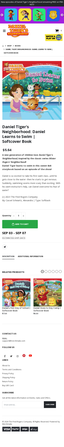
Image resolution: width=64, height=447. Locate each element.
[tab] (8, 256)
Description (8, 256)
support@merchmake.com (13, 341)
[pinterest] (24, 355)
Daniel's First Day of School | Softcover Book (16, 309)
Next (62, 15)
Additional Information (30, 256)
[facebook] (5, 356)
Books (18, 46)
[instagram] (17, 356)
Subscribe (50, 404)
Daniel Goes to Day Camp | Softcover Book (47, 309)
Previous (1, 15)
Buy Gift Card (8, 385)
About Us (6, 365)
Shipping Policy (8, 377)
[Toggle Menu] (4, 31)
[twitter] (11, 356)
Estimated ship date (13, 237)
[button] (58, 31)
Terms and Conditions (11, 369)
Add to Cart (22, 224)
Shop (9, 46)
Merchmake (7, 424)
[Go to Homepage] (18, 31)
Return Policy (7, 381)
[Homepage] (3, 46)
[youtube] (30, 355)
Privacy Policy (8, 373)
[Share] (4, 246)
